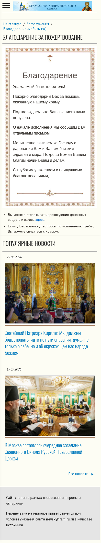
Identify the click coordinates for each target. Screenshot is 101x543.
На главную (12, 24)
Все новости (78, 473)
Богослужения (38, 24)
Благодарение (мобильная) (24, 28)
